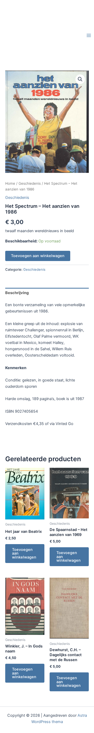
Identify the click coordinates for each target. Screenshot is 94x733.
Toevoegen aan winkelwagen (37, 255)
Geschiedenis (30, 183)
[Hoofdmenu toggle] (89, 35)
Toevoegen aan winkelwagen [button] (24, 553)
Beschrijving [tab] (17, 292)
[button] (80, 79)
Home (10, 183)
